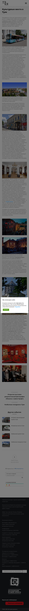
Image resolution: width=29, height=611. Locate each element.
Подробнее (17, 306)
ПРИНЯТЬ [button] (6, 309)
